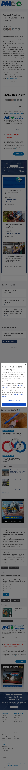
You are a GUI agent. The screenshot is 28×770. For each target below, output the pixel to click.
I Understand (14, 404)
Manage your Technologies (14, 400)
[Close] (25, 364)
